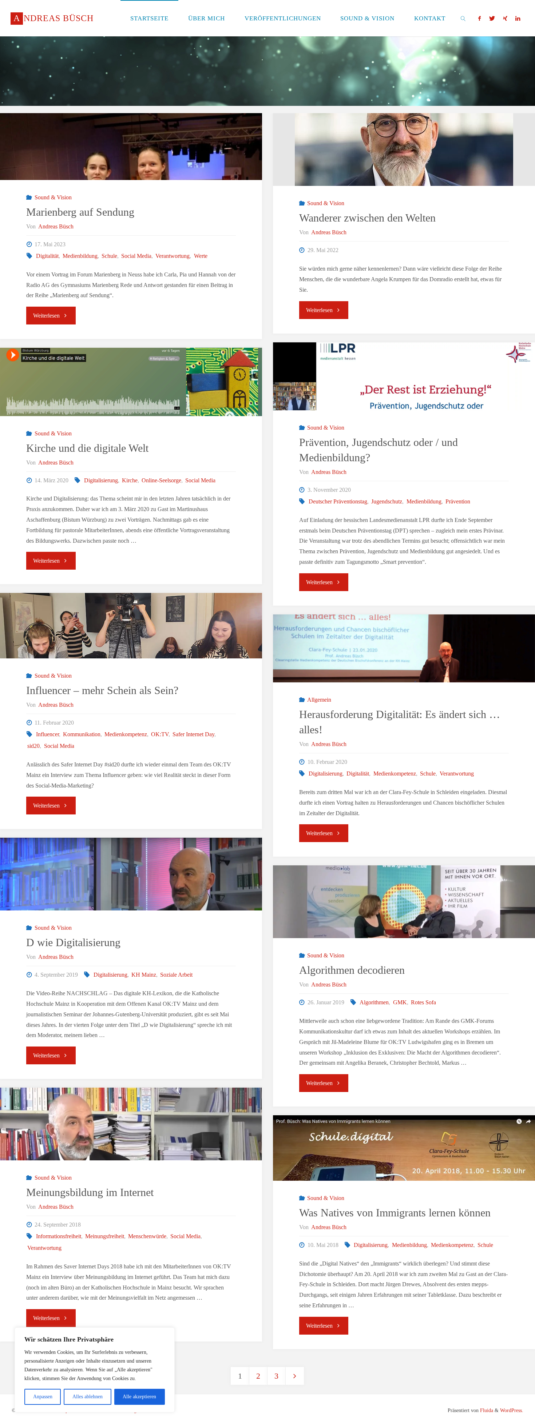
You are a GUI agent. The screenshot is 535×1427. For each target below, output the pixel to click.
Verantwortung (172, 256)
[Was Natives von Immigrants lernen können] (404, 1148)
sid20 (33, 746)
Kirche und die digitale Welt (87, 448)
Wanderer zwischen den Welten (367, 218)
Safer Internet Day (193, 734)
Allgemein (319, 700)
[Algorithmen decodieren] (404, 927)
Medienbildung (80, 256)
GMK (400, 1002)
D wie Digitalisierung (73, 942)
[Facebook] (479, 18)
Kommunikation (81, 734)
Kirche (130, 480)
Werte (200, 256)
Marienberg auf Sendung (80, 212)
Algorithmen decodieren (352, 970)
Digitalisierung (101, 480)
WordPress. (511, 1410)
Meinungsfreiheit (104, 1236)
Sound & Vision (53, 197)
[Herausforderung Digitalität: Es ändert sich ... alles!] (404, 648)
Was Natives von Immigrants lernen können (395, 1213)
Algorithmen (374, 1002)
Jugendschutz (386, 501)
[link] (463, 18)
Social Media (136, 256)
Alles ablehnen (87, 1396)
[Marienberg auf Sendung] (131, 146)
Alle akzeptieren (139, 1396)
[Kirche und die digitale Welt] (131, 382)
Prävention (457, 501)
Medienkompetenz (125, 734)
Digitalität (47, 256)
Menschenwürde (147, 1236)
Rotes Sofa (423, 1002)
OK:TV (160, 734)
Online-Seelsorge (161, 480)
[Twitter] (492, 18)
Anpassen (42, 1396)
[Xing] (505, 18)
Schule (109, 256)
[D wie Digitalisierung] (131, 892)
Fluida (486, 1410)
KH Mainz (143, 975)
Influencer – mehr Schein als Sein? (102, 690)
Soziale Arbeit (176, 975)
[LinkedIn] (517, 18)
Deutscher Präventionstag (338, 501)
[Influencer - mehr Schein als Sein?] (131, 625)
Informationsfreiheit (58, 1236)
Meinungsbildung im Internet (90, 1192)
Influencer (47, 734)
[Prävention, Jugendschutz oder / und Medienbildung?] (404, 376)
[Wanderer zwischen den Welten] (404, 149)
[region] (95, 1369)
